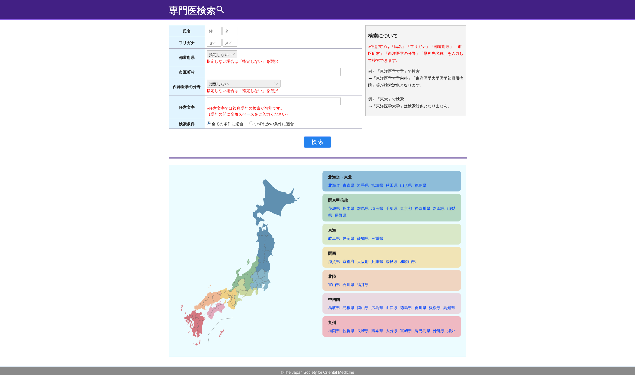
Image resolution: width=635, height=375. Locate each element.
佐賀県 (348, 330)
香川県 (420, 307)
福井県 (363, 284)
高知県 (449, 307)
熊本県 (377, 330)
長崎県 (363, 330)
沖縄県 (439, 330)
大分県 (392, 330)
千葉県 (392, 208)
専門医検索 (192, 10)
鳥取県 (334, 307)
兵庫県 (377, 261)
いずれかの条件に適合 (274, 123)
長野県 (341, 215)
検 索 (317, 142)
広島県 (377, 307)
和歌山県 (408, 261)
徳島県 (406, 307)
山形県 (406, 185)
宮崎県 (406, 330)
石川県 (348, 284)
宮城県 (377, 185)
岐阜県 (334, 238)
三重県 (377, 238)
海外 (451, 330)
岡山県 (363, 307)
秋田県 (392, 185)
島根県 (348, 307)
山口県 (392, 307)
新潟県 (439, 208)
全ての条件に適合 (227, 123)
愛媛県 (435, 307)
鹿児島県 (422, 330)
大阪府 (363, 261)
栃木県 (348, 208)
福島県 (420, 185)
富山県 (334, 284)
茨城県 (334, 208)
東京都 (406, 208)
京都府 (348, 261)
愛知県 (363, 238)
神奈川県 (422, 208)
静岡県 (348, 238)
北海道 (334, 185)
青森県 (348, 185)
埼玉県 (377, 208)
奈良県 (392, 261)
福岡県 (334, 330)
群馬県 (363, 208)
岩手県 (363, 185)
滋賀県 (334, 261)
